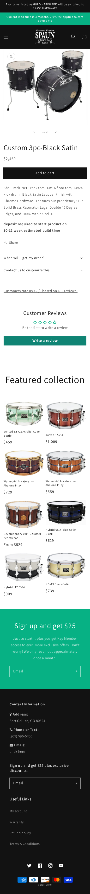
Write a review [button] (45, 340)
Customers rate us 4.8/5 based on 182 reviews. (41, 290)
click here (17, 751)
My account (18, 811)
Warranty (17, 822)
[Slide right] (55, 131)
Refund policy (20, 833)
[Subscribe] (75, 671)
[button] (6, 37)
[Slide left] (34, 131)
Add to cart (45, 173)
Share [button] (13, 242)
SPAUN (49, 884)
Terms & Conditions (25, 844)
